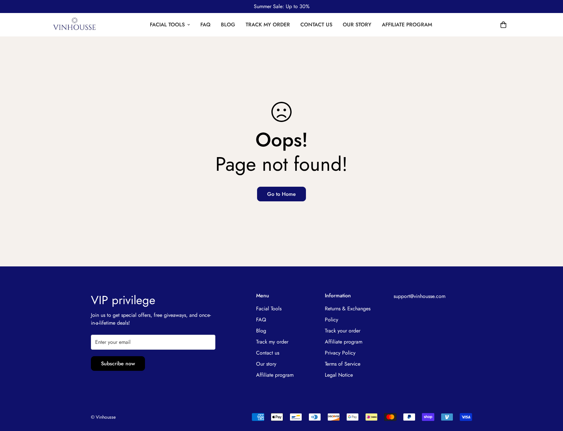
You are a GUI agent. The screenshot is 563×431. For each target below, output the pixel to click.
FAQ (205, 24)
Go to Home (281, 194)
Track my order (268, 24)
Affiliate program (407, 24)
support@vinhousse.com (419, 296)
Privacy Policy (340, 353)
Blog (228, 24)
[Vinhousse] (74, 24)
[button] (503, 24)
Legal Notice (339, 375)
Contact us (316, 24)
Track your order (342, 330)
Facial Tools (167, 24)
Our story (357, 24)
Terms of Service (342, 364)
